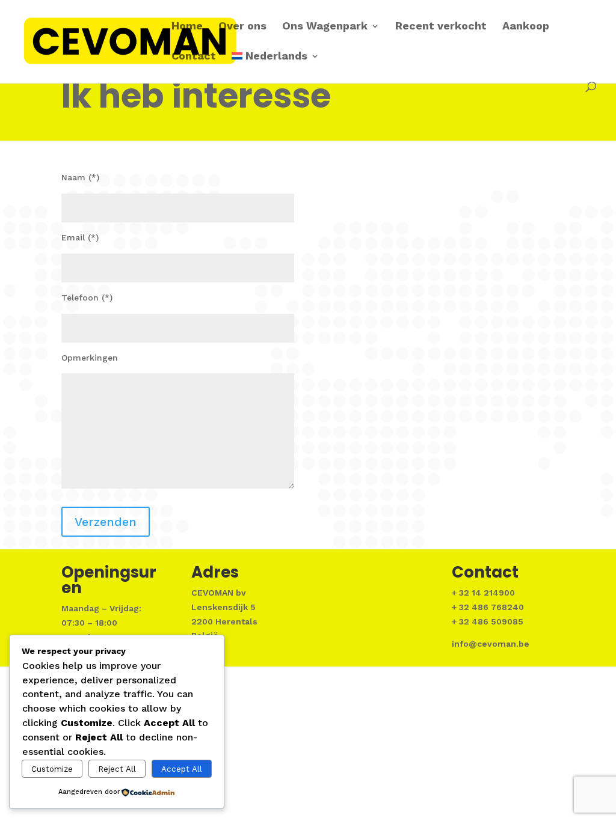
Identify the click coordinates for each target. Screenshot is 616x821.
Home (187, 27)
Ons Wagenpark (325, 27)
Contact (193, 57)
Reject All (117, 769)
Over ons (242, 27)
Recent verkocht (441, 27)
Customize (52, 769)
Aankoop (525, 27)
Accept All (181, 769)
